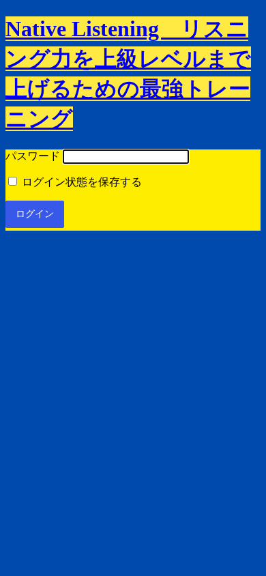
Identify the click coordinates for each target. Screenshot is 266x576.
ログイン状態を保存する (80, 182)
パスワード (32, 156)
